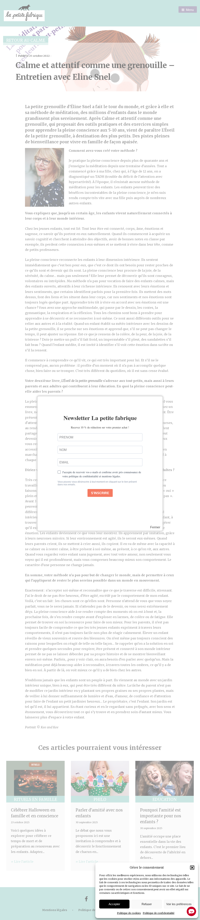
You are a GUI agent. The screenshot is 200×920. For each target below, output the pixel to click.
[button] (192, 868)
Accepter (114, 904)
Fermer (155, 527)
